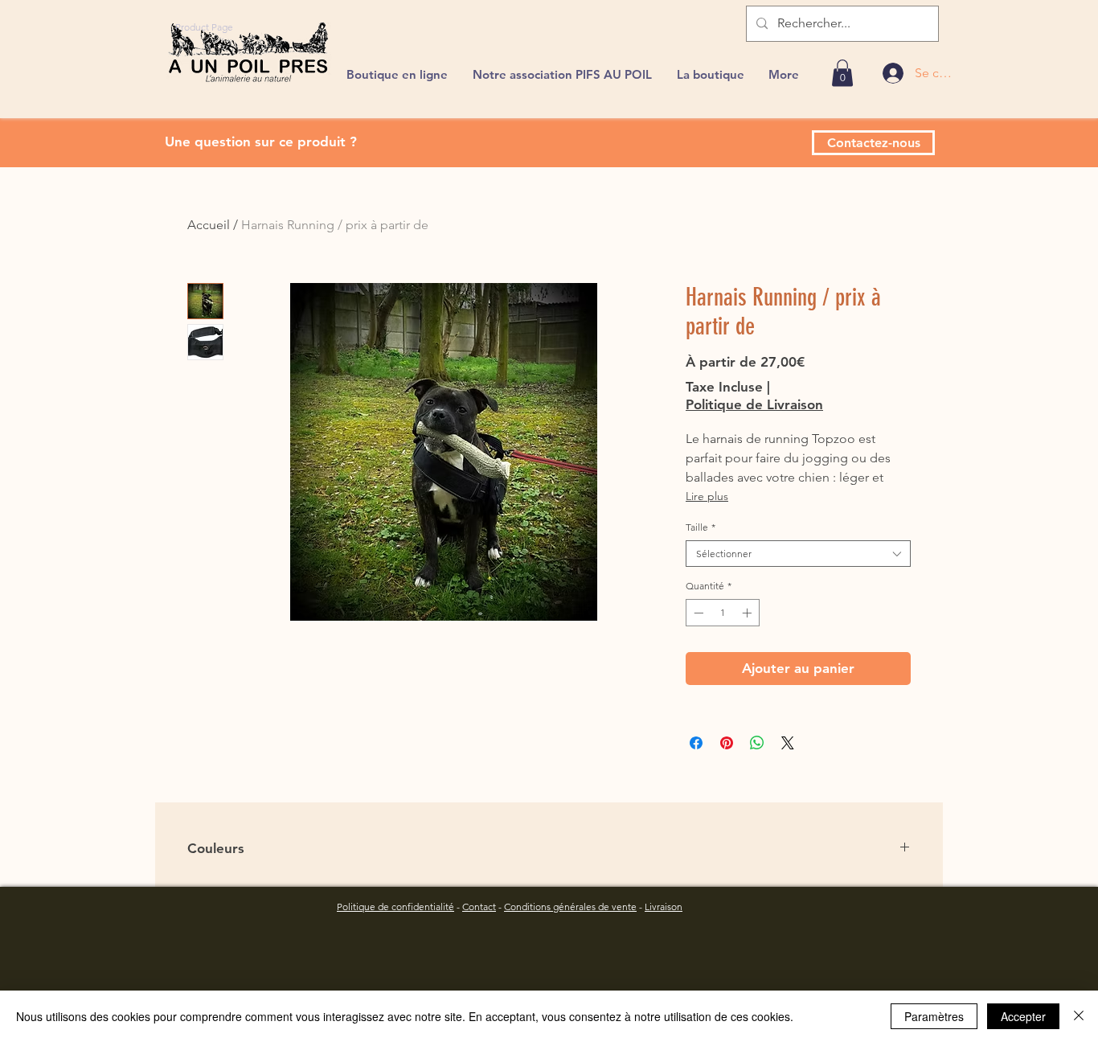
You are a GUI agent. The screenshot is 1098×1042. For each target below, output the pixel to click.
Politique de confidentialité (395, 906)
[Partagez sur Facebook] (696, 743)
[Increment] (748, 613)
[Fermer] (1078, 1016)
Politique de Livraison (754, 404)
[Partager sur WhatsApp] (757, 743)
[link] (842, 72)
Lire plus (707, 496)
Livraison (663, 906)
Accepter (1023, 1016)
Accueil (208, 224)
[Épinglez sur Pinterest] (726, 743)
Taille (700, 527)
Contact (479, 906)
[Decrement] (697, 613)
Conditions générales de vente (570, 906)
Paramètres (934, 1016)
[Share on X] (787, 743)
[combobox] (798, 554)
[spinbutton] (723, 613)
